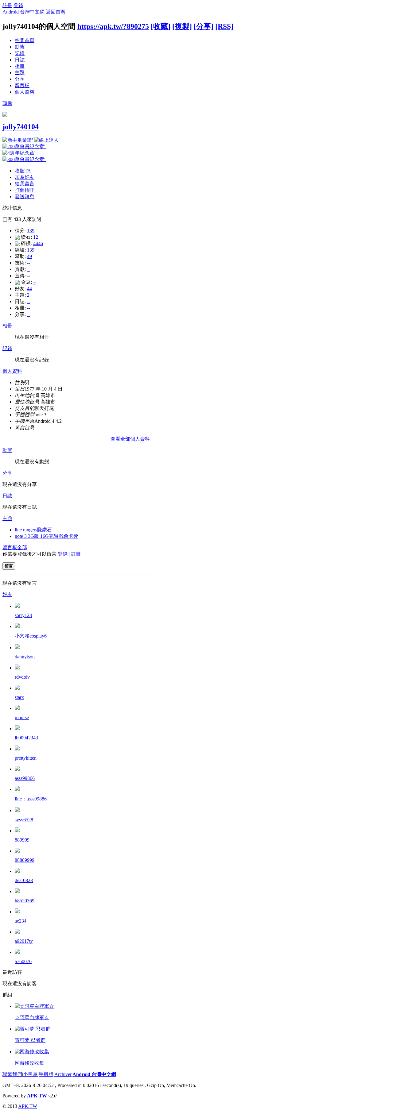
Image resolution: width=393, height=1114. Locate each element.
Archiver (63, 1074)
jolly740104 (20, 127)
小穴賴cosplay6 (31, 635)
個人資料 (24, 91)
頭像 (7, 103)
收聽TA (23, 170)
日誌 (20, 59)
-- (28, 262)
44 (29, 288)
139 (30, 230)
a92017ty (24, 941)
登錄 (18, 5)
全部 (22, 547)
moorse (22, 717)
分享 (20, 79)
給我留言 (24, 183)
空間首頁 (24, 40)
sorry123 (23, 615)
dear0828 (24, 880)
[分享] (203, 26)
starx (19, 697)
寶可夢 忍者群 (30, 1040)
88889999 (24, 860)
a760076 (23, 961)
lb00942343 (26, 737)
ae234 (20, 920)
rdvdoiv (22, 677)
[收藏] (160, 26)
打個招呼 (24, 190)
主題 (20, 72)
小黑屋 (30, 1074)
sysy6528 (24, 819)
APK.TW (37, 1095)
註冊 (7, 5)
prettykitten (26, 758)
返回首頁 (55, 11)
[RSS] (224, 26)
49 (29, 256)
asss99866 (25, 778)
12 (35, 237)
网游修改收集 (29, 1063)
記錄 (20, 53)
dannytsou (25, 656)
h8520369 (24, 900)
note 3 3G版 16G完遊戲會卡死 (46, 536)
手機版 (46, 1074)
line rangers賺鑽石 (33, 529)
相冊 (20, 66)
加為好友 (24, 177)
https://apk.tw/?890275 (113, 26)
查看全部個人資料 (130, 438)
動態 (20, 46)
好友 (7, 594)
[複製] (182, 26)
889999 (22, 839)
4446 (38, 243)
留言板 (22, 85)
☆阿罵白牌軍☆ (32, 1017)
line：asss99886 (31, 798)
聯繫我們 (12, 1074)
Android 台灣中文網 (23, 11)
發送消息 (24, 196)
